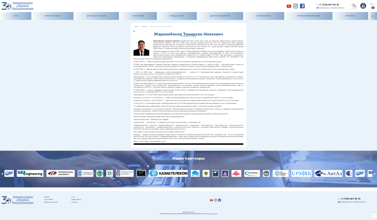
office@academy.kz (337, 8)
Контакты (350, 16)
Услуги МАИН (138, 16)
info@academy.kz (324, 8)
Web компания (212, 214)
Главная (46, 197)
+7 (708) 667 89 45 (329, 4)
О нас (15, 16)
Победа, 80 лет (177, 16)
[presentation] (2, 173)
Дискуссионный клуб (220, 16)
